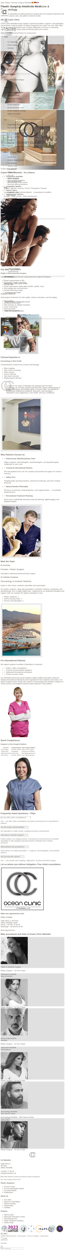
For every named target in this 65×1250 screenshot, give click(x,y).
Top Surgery (12, 214)
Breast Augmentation (15, 92)
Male (5, 187)
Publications (8, 1192)
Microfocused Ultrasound (17, 258)
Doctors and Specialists (13, 601)
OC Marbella (12, 42)
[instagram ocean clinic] (6, 1234)
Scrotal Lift (11, 195)
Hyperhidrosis (13, 271)
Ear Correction (12, 134)
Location (13, 6)
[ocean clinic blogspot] (3, 1234)
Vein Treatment (14, 268)
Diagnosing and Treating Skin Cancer (17, 302)
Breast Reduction (13, 105)
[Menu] (1, 25)
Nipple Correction (13, 114)
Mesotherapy (13, 250)
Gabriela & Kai (12, 69)
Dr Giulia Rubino (10, 1190)
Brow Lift (10, 143)
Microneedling (13, 261)
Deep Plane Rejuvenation (16, 125)
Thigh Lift (10, 172)
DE (8, 330)
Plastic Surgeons (13, 59)
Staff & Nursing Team (15, 63)
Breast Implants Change (16, 111)
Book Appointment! (8, 930)
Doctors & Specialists (15, 66)
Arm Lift (10, 175)
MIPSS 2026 (9, 1215)
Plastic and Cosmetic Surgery (14, 80)
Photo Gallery (12, 45)
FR (8, 332)
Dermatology (9, 277)
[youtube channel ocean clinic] (5, 1234)
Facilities (7, 1207)
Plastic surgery (9, 74)
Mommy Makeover (14, 181)
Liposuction (11, 157)
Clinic (6, 37)
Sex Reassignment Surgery (12, 203)
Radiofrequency (14, 255)
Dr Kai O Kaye (12, 52)
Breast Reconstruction (15, 108)
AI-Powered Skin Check (13, 292)
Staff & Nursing (9, 1204)
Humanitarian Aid (10, 1219)
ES (8, 328)
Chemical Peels (13, 237)
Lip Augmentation (13, 231)
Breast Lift (11, 102)
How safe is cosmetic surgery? (12, 835)
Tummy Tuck (12, 166)
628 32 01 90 (36, 6)
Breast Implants (13, 95)
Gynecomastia (12, 192)
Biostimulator (13, 247)
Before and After (11, 319)
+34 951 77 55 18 (13, 925)
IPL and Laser (13, 265)
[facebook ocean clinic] (1, 1234)
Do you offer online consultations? (13, 817)
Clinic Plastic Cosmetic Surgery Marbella (16, 3)
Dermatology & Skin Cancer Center (16, 283)
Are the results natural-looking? (12, 827)
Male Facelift (12, 198)
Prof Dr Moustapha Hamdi (14, 1188)
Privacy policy (22, 1236)
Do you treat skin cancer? (10, 857)
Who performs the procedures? (12, 847)
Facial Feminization (14, 208)
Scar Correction (13, 178)
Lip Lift (9, 146)
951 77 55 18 (23, 6)
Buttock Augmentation (15, 160)
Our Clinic (7, 1200)
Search (5, 6)
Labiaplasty (11, 169)
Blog (7, 321)
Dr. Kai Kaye (5, 565)
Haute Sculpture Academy (14, 1221)
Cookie (4, 1238)
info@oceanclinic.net (8, 1173)
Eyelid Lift (11, 140)
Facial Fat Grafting (14, 131)
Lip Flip (10, 234)
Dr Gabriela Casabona (15, 55)
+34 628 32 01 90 (16, 927)
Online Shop (8, 1223)
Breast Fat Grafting (14, 98)
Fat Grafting (12, 163)
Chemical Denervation (15, 240)
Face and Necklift (13, 128)
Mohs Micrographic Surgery (14, 311)
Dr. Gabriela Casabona (9, 577)
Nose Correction (13, 137)
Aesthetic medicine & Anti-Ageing (15, 225)
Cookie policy (44, 1236)
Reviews (10, 48)
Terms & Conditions (33, 1236)
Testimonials (8, 1205)
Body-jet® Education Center (14, 1217)
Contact (8, 35)
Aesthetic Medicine (11, 219)
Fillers (10, 244)
